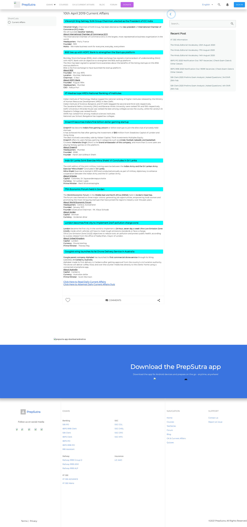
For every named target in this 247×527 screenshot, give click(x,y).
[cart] (227, 4)
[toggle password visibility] (232, 23)
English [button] (206, 4)
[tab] (51, 4)
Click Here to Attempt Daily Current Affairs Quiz (89, 284)
